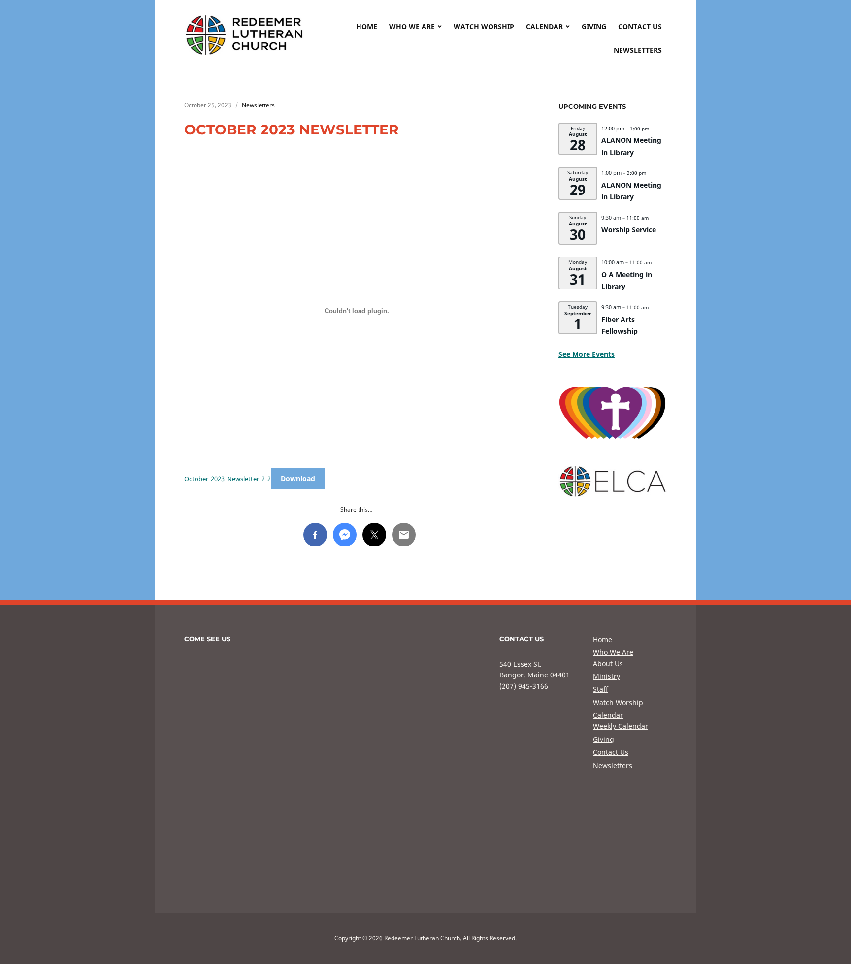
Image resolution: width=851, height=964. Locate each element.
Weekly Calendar (620, 726)
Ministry (606, 676)
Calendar (544, 26)
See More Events (586, 354)
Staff (600, 689)
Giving (594, 26)
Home (366, 26)
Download (298, 478)
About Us (608, 663)
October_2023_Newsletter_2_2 (227, 478)
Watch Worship (484, 26)
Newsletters (638, 50)
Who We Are (412, 26)
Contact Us (640, 26)
